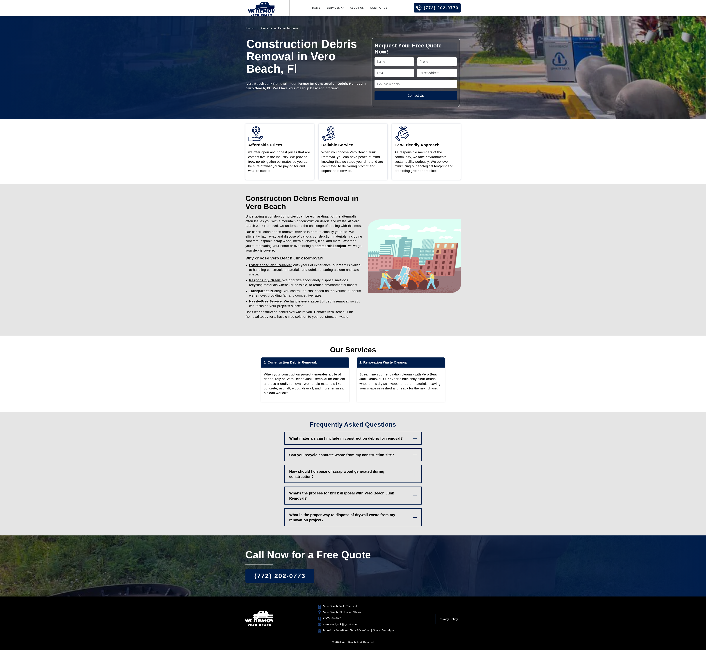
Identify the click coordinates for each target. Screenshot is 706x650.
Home (316, 7)
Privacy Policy (448, 619)
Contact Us (378, 7)
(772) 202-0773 (441, 8)
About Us (357, 7)
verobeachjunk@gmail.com (340, 624)
